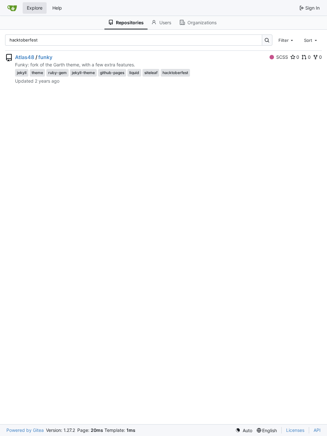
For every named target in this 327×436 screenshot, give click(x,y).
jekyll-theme (83, 72)
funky (45, 57)
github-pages (112, 72)
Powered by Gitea (25, 430)
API (317, 430)
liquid (134, 72)
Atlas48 (24, 57)
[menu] (243, 430)
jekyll (22, 72)
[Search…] (267, 40)
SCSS (282, 57)
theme (37, 72)
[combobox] (286, 40)
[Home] (12, 8)
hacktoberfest (175, 72)
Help (57, 8)
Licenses (295, 430)
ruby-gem (57, 72)
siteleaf (150, 72)
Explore (34, 8)
